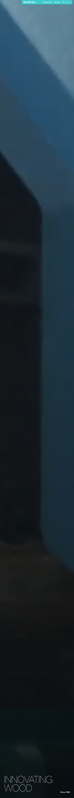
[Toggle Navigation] (70, 2)
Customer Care (47, 2)
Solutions (57, 2)
